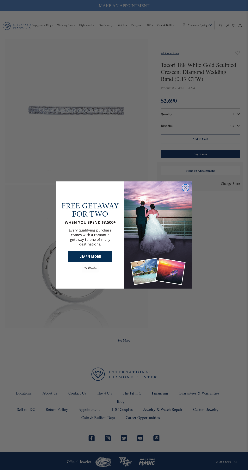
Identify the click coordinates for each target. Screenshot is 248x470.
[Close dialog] (185, 187)
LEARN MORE (90, 256)
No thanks (90, 267)
